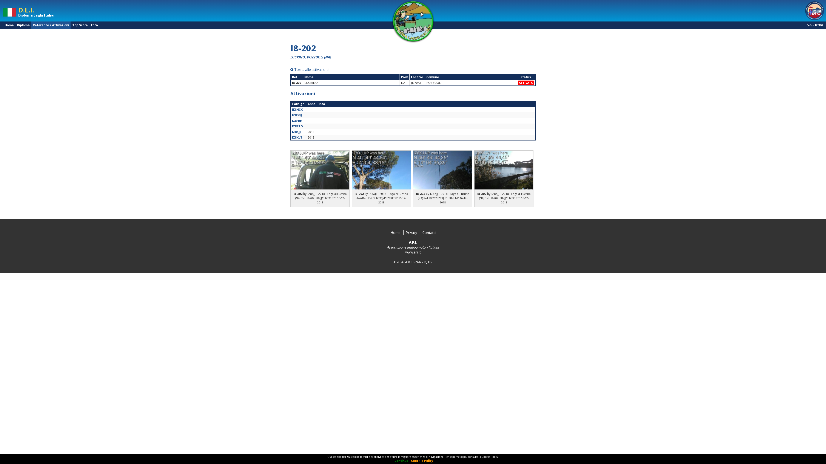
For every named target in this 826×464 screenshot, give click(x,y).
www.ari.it (413, 252)
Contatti (429, 232)
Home (9, 25)
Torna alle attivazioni (310, 69)
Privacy (411, 232)
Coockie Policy (422, 461)
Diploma (23, 25)
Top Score (80, 25)
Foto (94, 25)
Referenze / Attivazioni (51, 25)
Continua (401, 461)
